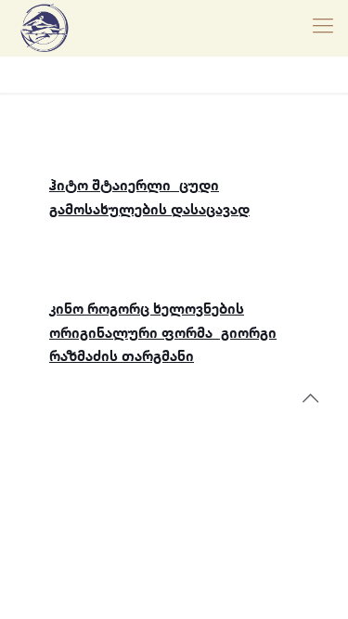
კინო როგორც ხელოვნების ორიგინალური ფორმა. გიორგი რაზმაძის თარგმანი (163, 333)
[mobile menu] (323, 28)
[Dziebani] (44, 28)
